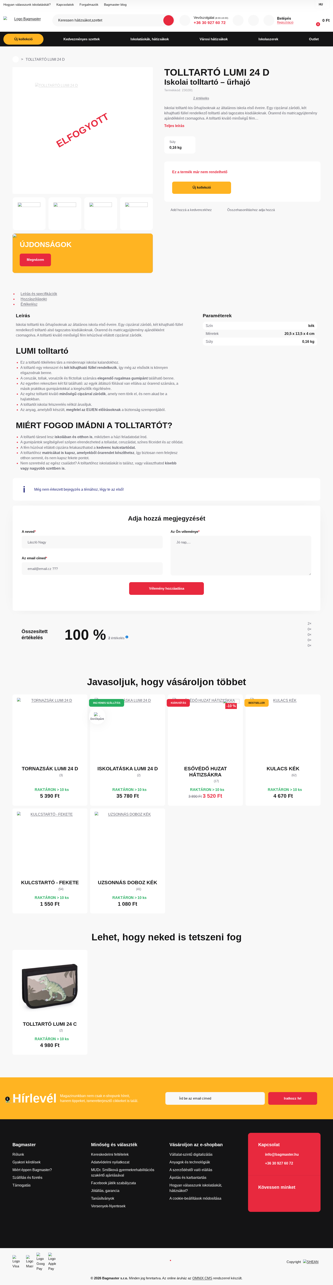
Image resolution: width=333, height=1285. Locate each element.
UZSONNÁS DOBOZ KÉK (127, 882)
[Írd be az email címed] (215, 1098)
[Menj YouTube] (276, 1199)
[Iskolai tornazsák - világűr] (50, 731)
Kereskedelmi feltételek (110, 1154)
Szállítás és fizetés (27, 1177)
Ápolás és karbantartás (187, 1177)
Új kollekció (202, 187)
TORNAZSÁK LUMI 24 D (50, 768)
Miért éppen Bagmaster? (32, 1170)
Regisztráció (285, 22)
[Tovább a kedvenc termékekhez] (253, 20)
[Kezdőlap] (15, 59)
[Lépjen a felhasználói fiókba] (268, 20)
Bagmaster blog (115, 4)
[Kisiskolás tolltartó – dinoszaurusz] (50, 986)
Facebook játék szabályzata (113, 1183)
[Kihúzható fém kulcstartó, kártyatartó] (50, 844)
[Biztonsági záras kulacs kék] (283, 731)
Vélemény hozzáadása (166, 588)
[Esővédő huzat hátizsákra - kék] (205, 731)
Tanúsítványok (102, 1198)
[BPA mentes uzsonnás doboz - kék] (127, 844)
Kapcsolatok (65, 4)
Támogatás (21, 1185)
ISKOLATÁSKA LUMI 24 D (127, 768)
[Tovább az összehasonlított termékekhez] (238, 20)
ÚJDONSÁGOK (46, 244)
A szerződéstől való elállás (190, 1170)
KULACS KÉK (283, 768)
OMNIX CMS (202, 1278)
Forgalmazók (89, 4)
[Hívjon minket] (184, 20)
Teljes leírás (174, 126)
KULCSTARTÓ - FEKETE (50, 882)
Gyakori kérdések (26, 1162)
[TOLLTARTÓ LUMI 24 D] (82, 130)
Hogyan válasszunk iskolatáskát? (27, 4)
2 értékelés (201, 98)
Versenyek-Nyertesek (108, 1206)
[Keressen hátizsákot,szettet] (113, 20)
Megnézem (35, 260)
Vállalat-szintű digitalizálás (190, 1154)
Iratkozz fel (292, 1098)
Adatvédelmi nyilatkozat (110, 1162)
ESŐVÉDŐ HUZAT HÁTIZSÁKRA (205, 771)
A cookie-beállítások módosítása (195, 1198)
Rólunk (18, 1154)
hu (321, 4)
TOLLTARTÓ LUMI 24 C (50, 1024)
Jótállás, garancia (105, 1191)
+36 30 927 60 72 (210, 22)
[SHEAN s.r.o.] (312, 1261)
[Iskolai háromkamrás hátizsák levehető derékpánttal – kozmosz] (127, 731)
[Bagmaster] (25, 20)
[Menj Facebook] (263, 1199)
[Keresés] (168, 20)
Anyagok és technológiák (189, 1162)
